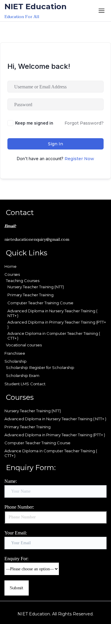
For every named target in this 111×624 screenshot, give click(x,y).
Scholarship (15, 361)
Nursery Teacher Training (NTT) (35, 286)
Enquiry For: (16, 558)
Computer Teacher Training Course (40, 302)
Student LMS (16, 383)
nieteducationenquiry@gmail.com (36, 239)
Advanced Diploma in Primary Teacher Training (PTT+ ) (56, 324)
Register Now (79, 158)
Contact (38, 383)
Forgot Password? (84, 123)
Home (10, 266)
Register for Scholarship (51, 367)
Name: (10, 481)
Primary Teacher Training (30, 294)
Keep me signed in (34, 122)
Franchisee (14, 353)
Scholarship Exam (22, 375)
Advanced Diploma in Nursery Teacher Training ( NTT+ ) (52, 313)
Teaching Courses (22, 280)
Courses (12, 274)
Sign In (55, 144)
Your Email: (15, 532)
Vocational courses (24, 345)
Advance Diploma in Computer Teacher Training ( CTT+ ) (53, 335)
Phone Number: (19, 507)
